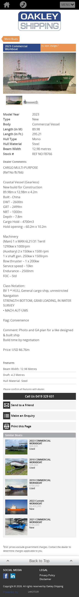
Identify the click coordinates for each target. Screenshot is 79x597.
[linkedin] (13, 576)
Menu (65, 5)
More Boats (11, 39)
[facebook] (6, 576)
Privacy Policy (47, 575)
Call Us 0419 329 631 (39, 396)
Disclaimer (45, 579)
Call (24, 5)
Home (8, 5)
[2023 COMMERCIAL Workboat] (39, 73)
